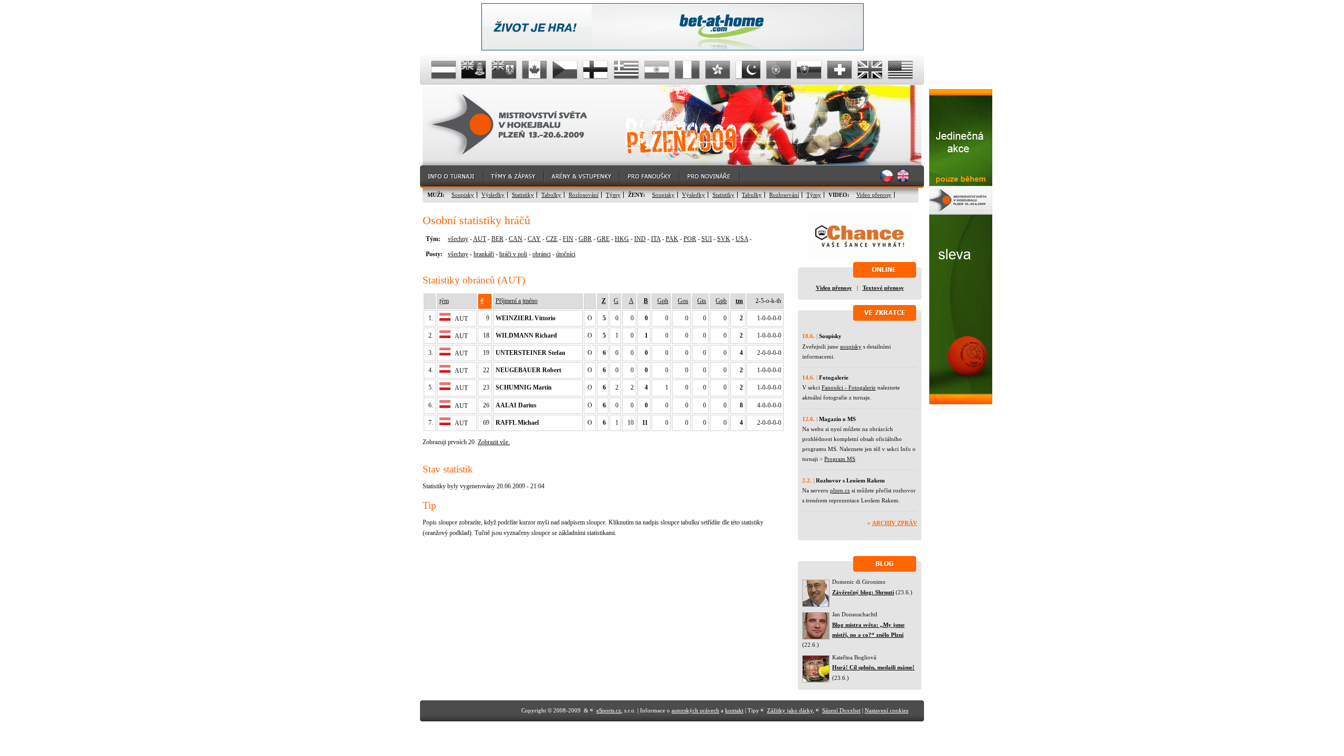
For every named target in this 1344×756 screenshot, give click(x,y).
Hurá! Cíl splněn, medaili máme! (873, 667)
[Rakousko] (443, 69)
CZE (552, 239)
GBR (585, 239)
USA (742, 239)
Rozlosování (583, 195)
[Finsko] (595, 69)
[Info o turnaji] (452, 176)
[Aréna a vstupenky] (582, 176)
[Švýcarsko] (839, 69)
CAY (534, 239)
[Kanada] (535, 69)
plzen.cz (840, 490)
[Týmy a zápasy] (514, 176)
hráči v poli (513, 254)
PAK (672, 239)
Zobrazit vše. (494, 442)
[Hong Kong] (717, 69)
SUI (706, 239)
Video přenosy (873, 195)
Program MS (839, 459)
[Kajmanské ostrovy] (474, 69)
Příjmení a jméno (517, 300)
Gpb (721, 300)
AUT (479, 239)
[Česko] (565, 69)
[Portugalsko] (778, 69)
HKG (622, 239)
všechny (458, 239)
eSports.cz (608, 710)
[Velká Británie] (870, 69)
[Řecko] (626, 69)
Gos (683, 300)
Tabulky (551, 195)
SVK (723, 239)
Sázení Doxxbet (841, 710)
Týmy (613, 195)
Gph (662, 300)
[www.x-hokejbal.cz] (960, 402)
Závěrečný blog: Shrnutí (863, 592)
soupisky (851, 346)
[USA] (900, 69)
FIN (568, 239)
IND (640, 239)
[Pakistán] (748, 69)
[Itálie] (687, 69)
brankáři (484, 254)
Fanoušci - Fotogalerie (849, 387)
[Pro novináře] (710, 176)
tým (444, 300)
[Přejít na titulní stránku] (517, 125)
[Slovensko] (809, 69)
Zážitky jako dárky (790, 710)
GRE (603, 239)
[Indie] (656, 69)
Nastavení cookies (886, 710)
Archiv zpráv (894, 523)
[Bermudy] (504, 69)
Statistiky (523, 195)
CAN (515, 239)
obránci (541, 254)
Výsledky (493, 195)
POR (690, 239)
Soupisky (463, 195)
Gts (701, 300)
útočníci (565, 254)
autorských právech (695, 710)
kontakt (734, 710)
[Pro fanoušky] (650, 176)
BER (497, 239)
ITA (655, 239)
